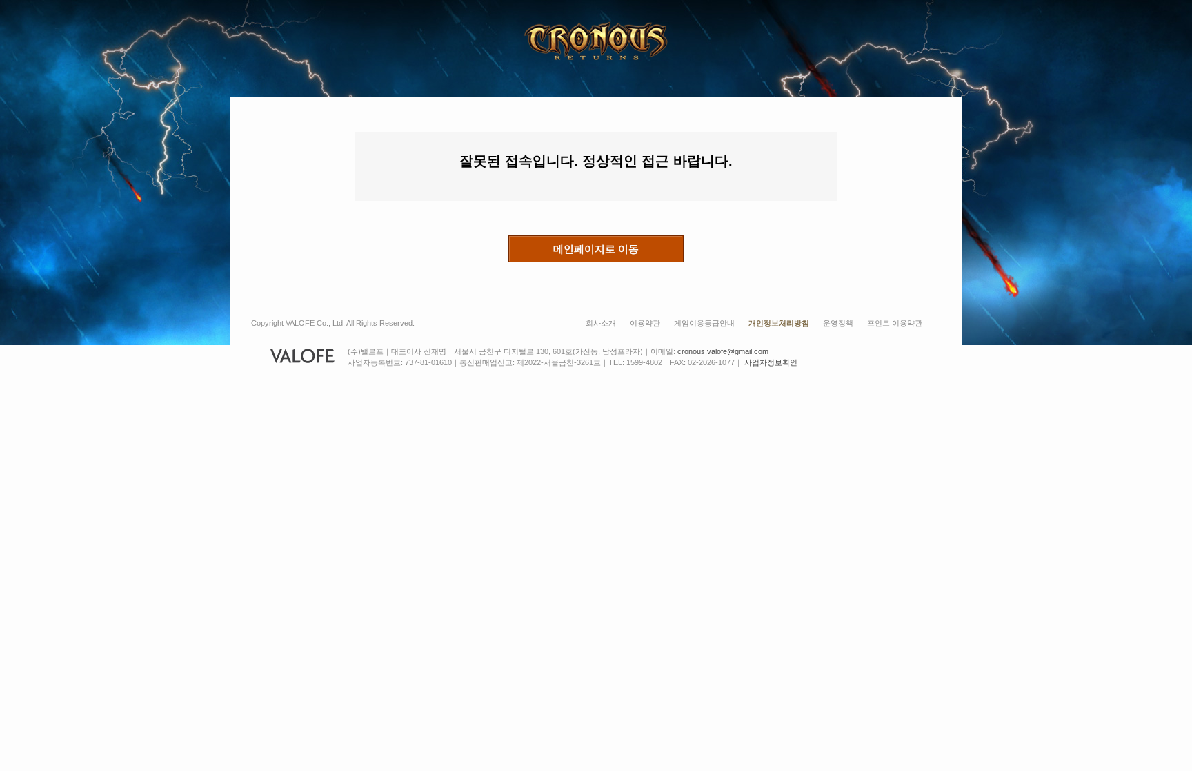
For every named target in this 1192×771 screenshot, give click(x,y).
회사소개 (601, 323)
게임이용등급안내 (704, 323)
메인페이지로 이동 (596, 249)
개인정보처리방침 (778, 323)
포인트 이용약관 (894, 323)
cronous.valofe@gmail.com (722, 351)
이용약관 (645, 323)
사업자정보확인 (770, 362)
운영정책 (838, 323)
